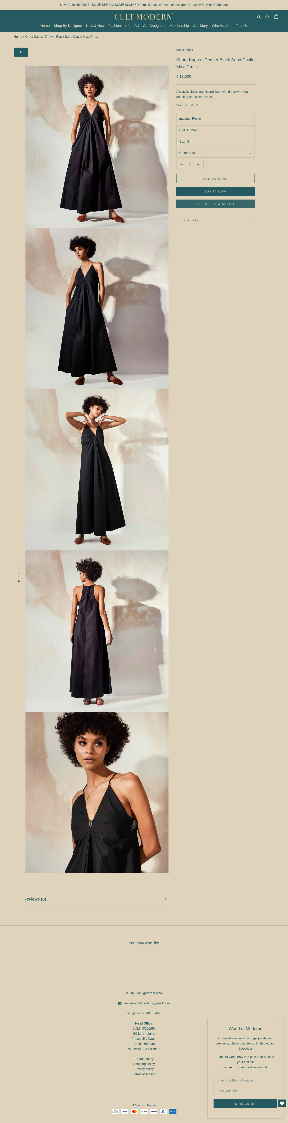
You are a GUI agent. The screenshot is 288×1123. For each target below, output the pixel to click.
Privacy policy (144, 1069)
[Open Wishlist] (282, 1103)
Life (127, 26)
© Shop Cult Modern (144, 1105)
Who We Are (222, 26)
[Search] (267, 16)
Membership (179, 26)
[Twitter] (192, 105)
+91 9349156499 (148, 1013)
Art (136, 26)
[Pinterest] (197, 105)
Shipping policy (144, 1064)
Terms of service (144, 1074)
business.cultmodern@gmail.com (146, 1003)
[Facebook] (187, 105)
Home (45, 26)
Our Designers (154, 26)
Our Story (200, 26)
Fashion (114, 26)
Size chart (188, 130)
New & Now (95, 26)
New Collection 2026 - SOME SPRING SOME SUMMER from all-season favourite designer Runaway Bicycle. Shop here (144, 4)
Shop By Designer (68, 26)
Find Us (241, 26)
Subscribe (245, 1103)
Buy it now (215, 191)
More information (188, 220)
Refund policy (144, 1059)
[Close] (278, 1023)
